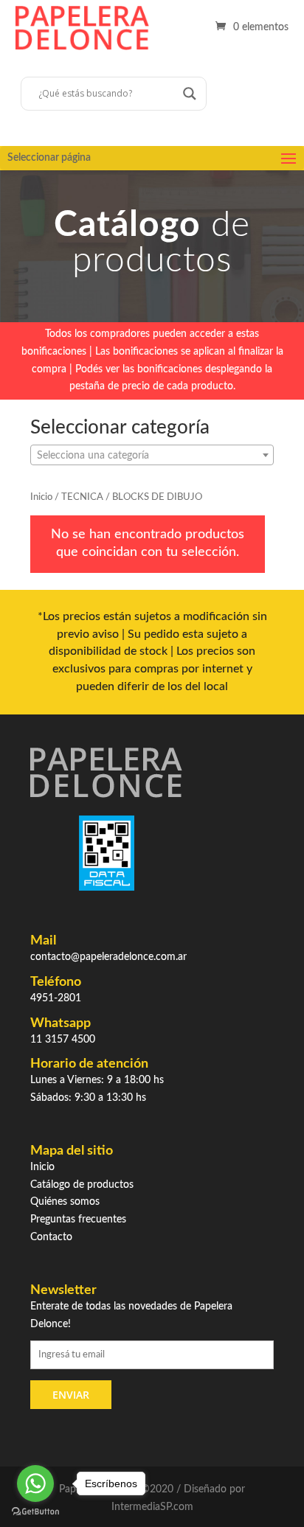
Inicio (41, 497)
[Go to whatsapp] (35, 1483)
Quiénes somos (65, 1202)
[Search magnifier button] (189, 93)
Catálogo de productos (82, 1185)
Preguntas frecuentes (78, 1219)
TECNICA (82, 497)
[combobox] (152, 455)
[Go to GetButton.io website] (35, 1512)
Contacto (51, 1237)
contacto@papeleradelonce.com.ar (108, 957)
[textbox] (152, 455)
